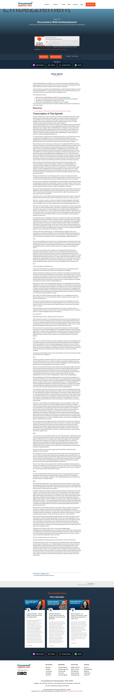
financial (37, 575)
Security (52, 575)
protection (46, 575)
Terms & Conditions (78, 691)
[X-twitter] (22, 673)
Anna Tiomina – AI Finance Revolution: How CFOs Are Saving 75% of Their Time (79, 616)
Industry (47, 4)
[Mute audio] (50, 43)
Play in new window (47, 47)
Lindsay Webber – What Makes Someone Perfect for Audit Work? (34, 615)
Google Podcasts (58, 49)
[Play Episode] (46, 41)
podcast (42, 575)
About (69, 4)
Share (51, 45)
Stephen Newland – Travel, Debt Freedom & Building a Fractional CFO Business (57, 616)
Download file (38, 47)
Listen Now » (29, 645)
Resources (75, 4)
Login (81, 4)
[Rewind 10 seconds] (53, 43)
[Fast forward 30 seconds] (59, 43)
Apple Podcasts (44, 49)
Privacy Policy (69, 691)
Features (55, 4)
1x (55, 43)
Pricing (63, 4)
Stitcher (51, 49)
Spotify (65, 49)
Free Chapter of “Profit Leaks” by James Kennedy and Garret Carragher (53, 111)
